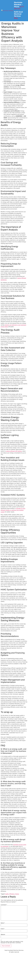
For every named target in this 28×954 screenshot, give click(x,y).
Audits (7, 894)
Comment (4, 904)
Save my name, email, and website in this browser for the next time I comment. (12, 942)
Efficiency (12, 894)
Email (3, 928)
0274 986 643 (19, 8)
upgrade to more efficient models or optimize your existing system (13, 510)
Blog (16, 18)
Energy (17, 894)
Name (3, 922)
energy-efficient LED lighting (14, 451)
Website (3, 934)
